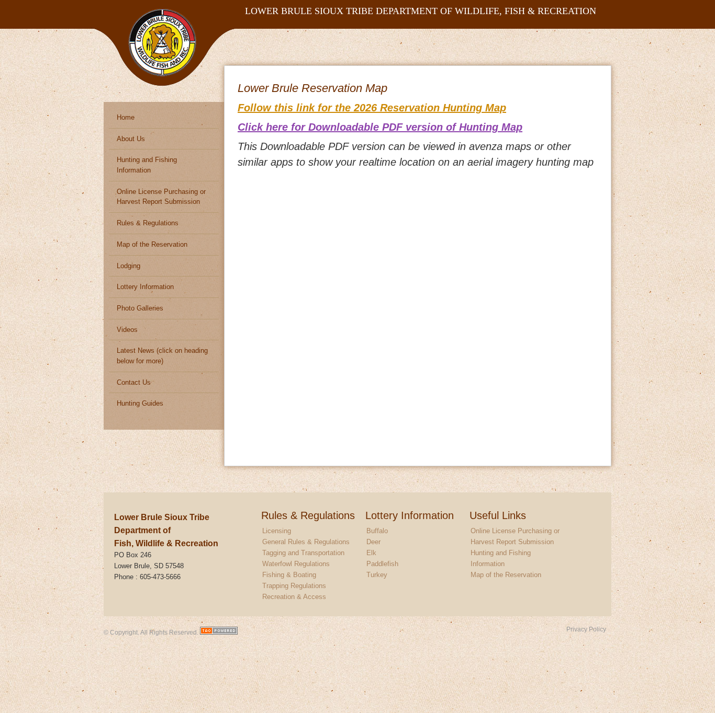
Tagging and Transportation (303, 553)
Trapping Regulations (294, 586)
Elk (371, 553)
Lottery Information (145, 287)
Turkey (376, 575)
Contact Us (134, 382)
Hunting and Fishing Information (147, 165)
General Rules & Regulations (306, 542)
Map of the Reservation (152, 244)
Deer (373, 542)
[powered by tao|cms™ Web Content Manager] (219, 632)
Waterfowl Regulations (296, 564)
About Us (131, 139)
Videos (127, 330)
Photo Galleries (140, 308)
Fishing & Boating (289, 575)
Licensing (276, 531)
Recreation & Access (294, 597)
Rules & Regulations (147, 223)
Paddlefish (382, 564)
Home (126, 117)
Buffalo (377, 531)
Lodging (128, 266)
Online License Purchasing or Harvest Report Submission (161, 197)
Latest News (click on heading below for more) (162, 356)
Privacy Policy (586, 629)
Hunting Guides (140, 403)
